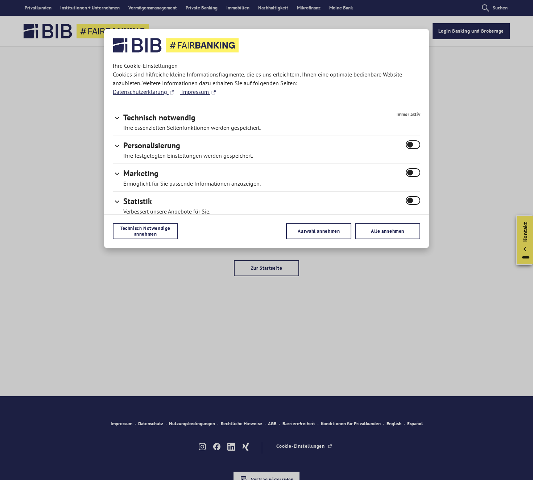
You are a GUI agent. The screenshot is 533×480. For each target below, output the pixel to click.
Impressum (195, 91)
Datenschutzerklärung (141, 91)
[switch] (413, 144)
